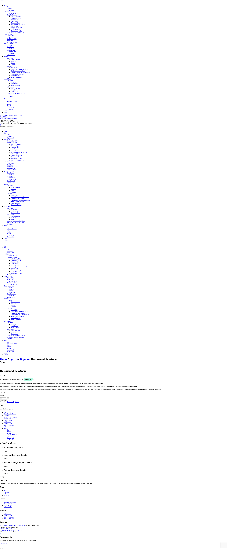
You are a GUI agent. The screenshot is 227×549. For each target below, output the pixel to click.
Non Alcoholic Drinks (10, 414)
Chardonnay (14, 91)
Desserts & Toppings (16, 77)
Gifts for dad (10, 48)
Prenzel (6, 56)
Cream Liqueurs (15, 59)
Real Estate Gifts (11, 39)
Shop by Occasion (12, 15)
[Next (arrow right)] (2, 548)
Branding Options (12, 42)
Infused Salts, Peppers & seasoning (20, 69)
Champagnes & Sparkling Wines (16, 93)
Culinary (9, 66)
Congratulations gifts (16, 27)
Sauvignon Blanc (15, 88)
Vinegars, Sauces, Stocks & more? (20, 72)
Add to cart (3, 400)
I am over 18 (3, 543)
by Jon (11, 528)
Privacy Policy (8, 503)
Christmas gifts (15, 19)
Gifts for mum (11, 50)
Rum (8, 103)
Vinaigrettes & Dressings (18, 71)
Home (5, 4)
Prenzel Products (8, 418)
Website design (4, 528)
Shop (5, 5)
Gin (8, 99)
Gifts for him (10, 47)
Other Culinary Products (17, 74)
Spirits (5, 98)
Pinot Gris (13, 90)
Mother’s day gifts (16, 18)
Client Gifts (10, 35)
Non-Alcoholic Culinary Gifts (15, 32)
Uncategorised (8, 420)
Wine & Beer (7, 79)
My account (10, 10)
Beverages (10, 58)
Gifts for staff (11, 53)
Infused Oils (14, 67)
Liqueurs (13, 64)
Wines (5, 426)
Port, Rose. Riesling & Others (15, 95)
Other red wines (15, 85)
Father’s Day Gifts (12, 13)
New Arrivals (10, 402)
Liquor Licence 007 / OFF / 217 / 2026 (11, 530)
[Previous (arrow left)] (0, 548)
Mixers (13, 63)
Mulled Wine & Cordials (10, 417)
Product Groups (15, 75)
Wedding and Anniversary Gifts (19, 24)
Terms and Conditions (10, 502)
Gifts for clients (11, 51)
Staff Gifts (10, 37)
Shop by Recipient (9, 43)
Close (1, 1)
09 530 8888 (3, 115)
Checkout (10, 8)
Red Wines (10, 80)
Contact (6, 112)
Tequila (9, 106)
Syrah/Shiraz (14, 83)
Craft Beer (10, 96)
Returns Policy (8, 505)
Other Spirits (10, 107)
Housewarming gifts (16, 31)
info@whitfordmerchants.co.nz (15, 115)
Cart (8, 7)
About (5, 111)
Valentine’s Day (15, 23)
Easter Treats (14, 21)
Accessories (10, 109)
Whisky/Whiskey (12, 101)
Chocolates (7, 415)
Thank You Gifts (11, 40)
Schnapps (13, 61)
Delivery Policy (8, 507)
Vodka (9, 104)
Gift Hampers (7, 12)
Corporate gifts (8, 34)
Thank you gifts (15, 29)
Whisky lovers (11, 55)
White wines (10, 87)
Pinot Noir (13, 82)
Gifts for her (10, 45)
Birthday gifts (14, 26)
